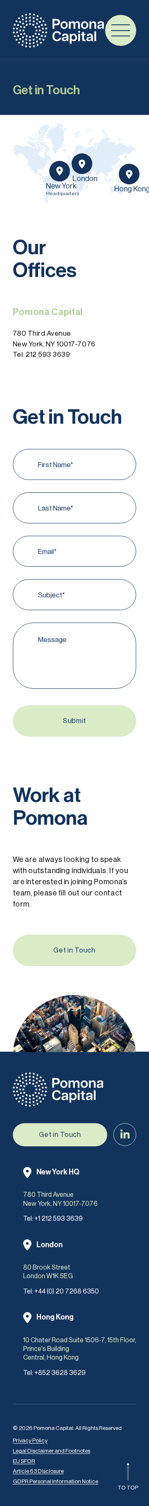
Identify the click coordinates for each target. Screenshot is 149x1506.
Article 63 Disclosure (38, 1471)
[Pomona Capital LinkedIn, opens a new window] (124, 1134)
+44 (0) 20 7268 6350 (66, 1291)
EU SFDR (24, 1461)
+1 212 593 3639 (58, 1218)
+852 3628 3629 (60, 1373)
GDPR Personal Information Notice (55, 1481)
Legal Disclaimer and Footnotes (51, 1451)
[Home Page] (58, 30)
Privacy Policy (30, 1440)
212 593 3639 (48, 354)
